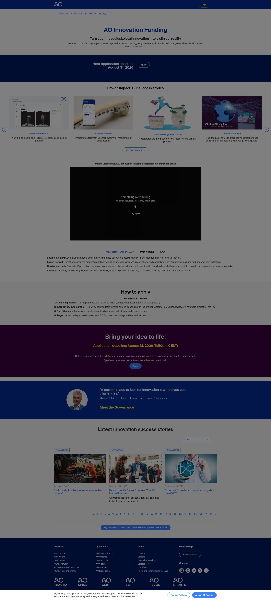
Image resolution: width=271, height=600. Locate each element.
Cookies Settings (179, 595)
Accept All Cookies (204, 595)
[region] (135, 595)
